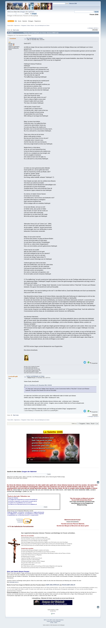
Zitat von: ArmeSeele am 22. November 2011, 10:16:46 (38, 385)
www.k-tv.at (20, 522)
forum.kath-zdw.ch (68, 585)
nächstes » (96, 28)
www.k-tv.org (20, 520)
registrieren (31, 11)
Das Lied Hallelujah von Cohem (35, 38)
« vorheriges (90, 28)
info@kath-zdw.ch (13, 582)
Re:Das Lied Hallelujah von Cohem (35, 376)
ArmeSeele (13, 38)
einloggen (22, 11)
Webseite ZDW (73, 3)
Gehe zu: (74, 423)
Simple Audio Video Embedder (54, 621)
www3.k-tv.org (19, 519)
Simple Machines (60, 619)
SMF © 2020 (52, 619)
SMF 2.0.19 (46, 619)
